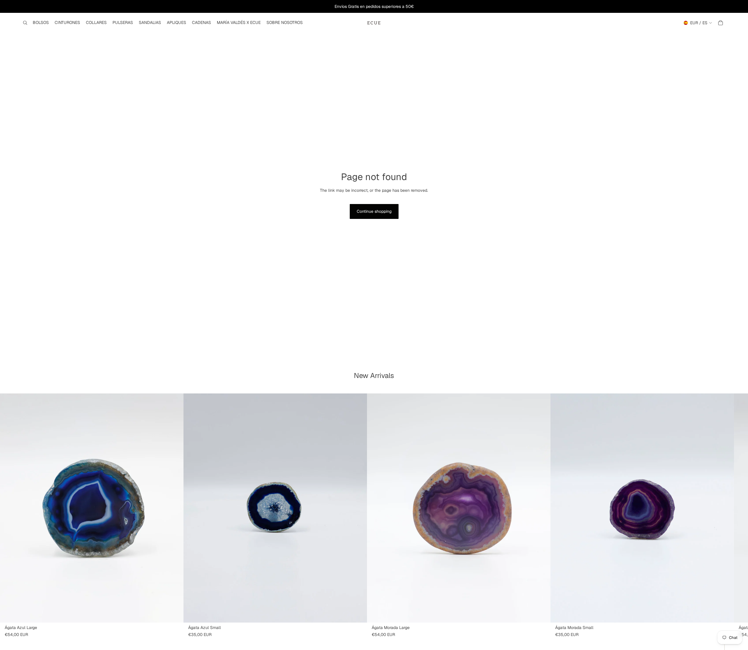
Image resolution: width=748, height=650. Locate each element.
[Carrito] (720, 22)
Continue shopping (374, 211)
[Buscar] (25, 22)
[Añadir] (174, 613)
